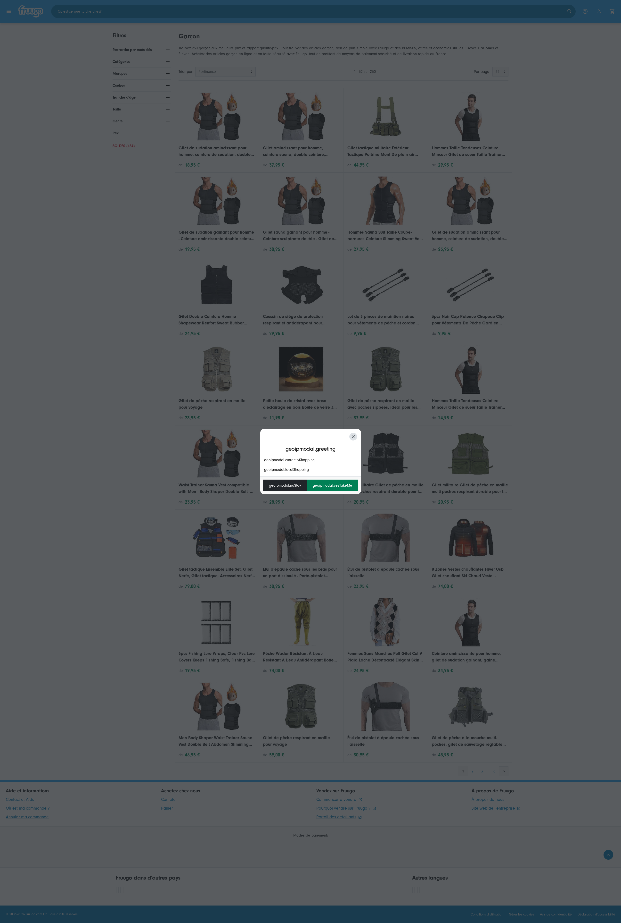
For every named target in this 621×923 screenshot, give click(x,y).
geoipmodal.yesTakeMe (332, 485)
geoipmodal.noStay (285, 485)
